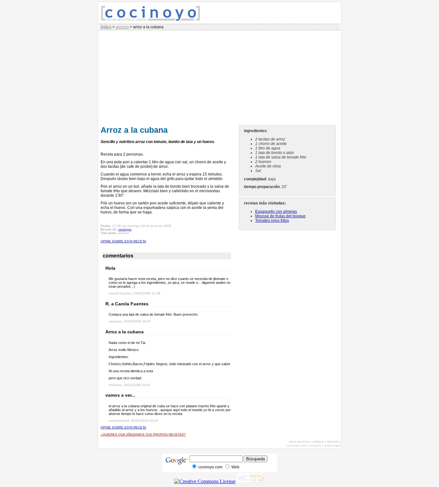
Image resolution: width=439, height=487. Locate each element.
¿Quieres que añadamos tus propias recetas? (143, 434)
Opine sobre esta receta (123, 241)
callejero (318, 441)
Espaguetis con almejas (276, 211)
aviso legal (332, 445)
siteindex (333, 441)
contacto (315, 445)
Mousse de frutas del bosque (280, 216)
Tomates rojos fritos (272, 220)
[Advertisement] (219, 77)
